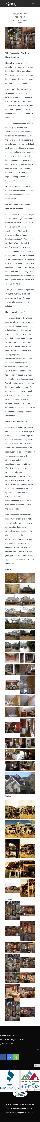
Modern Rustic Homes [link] (22, 1104)
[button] (33, 4)
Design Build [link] (23, 21)
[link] (11, 3)
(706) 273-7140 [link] (6, 1044)
